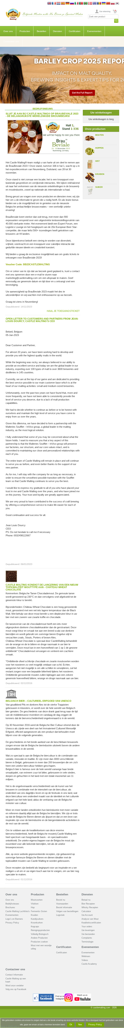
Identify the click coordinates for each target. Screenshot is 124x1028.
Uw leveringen (88, 930)
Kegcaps (35, 926)
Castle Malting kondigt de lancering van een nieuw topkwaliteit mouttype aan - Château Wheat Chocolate (42, 587)
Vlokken (34, 903)
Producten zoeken (39, 942)
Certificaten (74, 31)
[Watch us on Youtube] (83, 994)
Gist (97, 161)
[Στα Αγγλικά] (95, 3)
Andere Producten (39, 938)
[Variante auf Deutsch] (67, 3)
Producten (25, 31)
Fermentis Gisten (39, 911)
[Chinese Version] (108, 3)
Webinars (86, 956)
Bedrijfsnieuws (12, 903)
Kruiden (99, 174)
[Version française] (54, 3)
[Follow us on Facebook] (44, 994)
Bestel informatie (64, 907)
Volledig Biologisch (39, 934)
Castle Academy (89, 964)
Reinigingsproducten (40, 930)
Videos (85, 960)
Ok (71, 1024)
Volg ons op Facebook (15, 989)
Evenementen (94, 31)
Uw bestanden (88, 934)
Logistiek (60, 915)
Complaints (87, 938)
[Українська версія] (104, 3)
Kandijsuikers (37, 919)
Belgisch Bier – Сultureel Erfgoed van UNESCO (38, 701)
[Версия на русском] (72, 3)
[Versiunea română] (99, 3)
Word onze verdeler (14, 985)
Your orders (87, 926)
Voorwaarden (62, 903)
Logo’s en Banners (14, 919)
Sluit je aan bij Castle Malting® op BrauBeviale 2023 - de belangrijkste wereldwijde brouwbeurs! (42, 114)
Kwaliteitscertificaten (91, 922)
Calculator (86, 911)
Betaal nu (86, 900)
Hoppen (99, 148)
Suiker (99, 187)
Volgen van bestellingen (67, 911)
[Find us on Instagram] (64, 994)
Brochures (10, 907)
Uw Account (87, 915)
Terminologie (87, 942)
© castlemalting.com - (104, 1007)
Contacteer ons (11, 41)
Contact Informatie (14, 974)
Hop (33, 907)
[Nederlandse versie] (58, 3)
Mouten (99, 135)
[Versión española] (63, 3)
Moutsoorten (36, 900)
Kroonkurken (37, 922)
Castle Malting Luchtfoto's (17, 911)
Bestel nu (60, 900)
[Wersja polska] (113, 3)
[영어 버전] (117, 3)
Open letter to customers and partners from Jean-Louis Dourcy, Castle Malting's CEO (42, 320)
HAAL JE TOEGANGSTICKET (63, 311)
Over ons (8, 31)
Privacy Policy (12, 922)
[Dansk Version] (90, 3)
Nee (80, 1024)
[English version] (49, 3)
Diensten (57, 31)
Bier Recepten (88, 903)
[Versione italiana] (76, 3)
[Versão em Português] (81, 3)
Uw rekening (104, 11)
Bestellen (41, 31)
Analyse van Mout (90, 919)
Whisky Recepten (90, 907)
